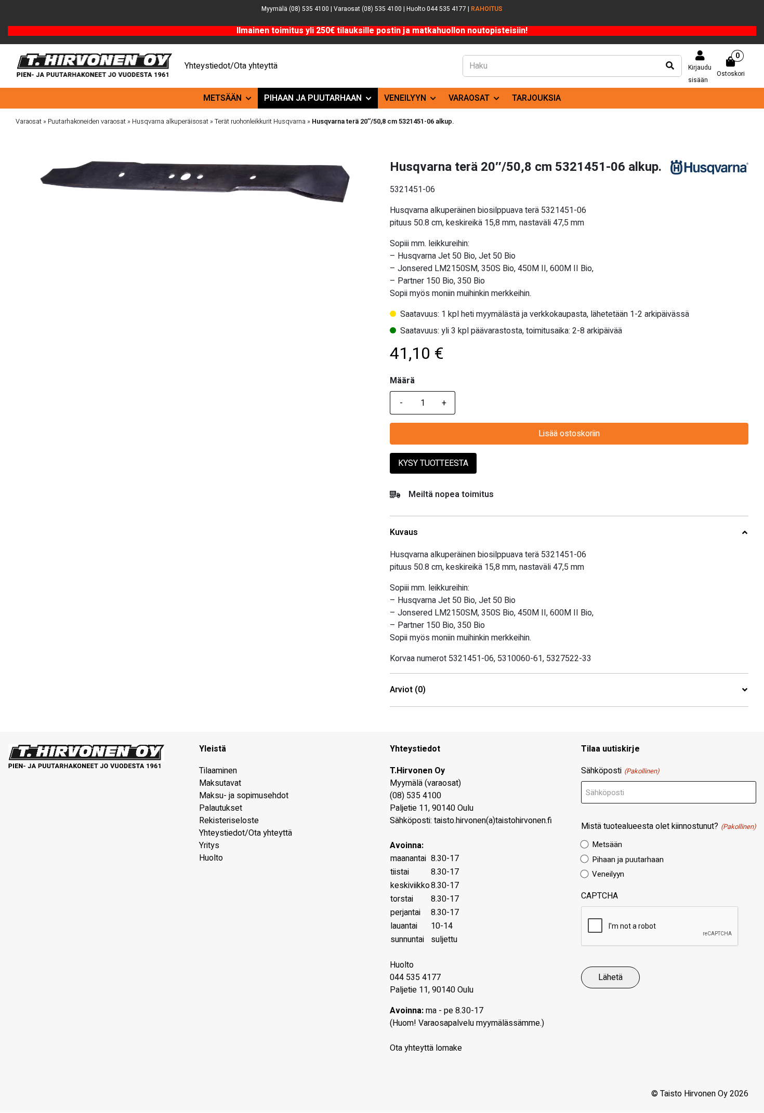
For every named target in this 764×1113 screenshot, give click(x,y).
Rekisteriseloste (229, 820)
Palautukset (220, 808)
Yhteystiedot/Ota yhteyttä (231, 66)
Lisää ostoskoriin (569, 433)
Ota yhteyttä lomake (426, 1048)
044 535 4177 (415, 977)
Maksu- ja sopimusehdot (243, 795)
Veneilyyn (405, 98)
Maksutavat (220, 783)
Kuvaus (404, 532)
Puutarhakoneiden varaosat (87, 121)
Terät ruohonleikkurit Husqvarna (260, 121)
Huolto (211, 858)
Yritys (209, 845)
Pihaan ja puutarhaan (313, 98)
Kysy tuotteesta (433, 463)
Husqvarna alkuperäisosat (170, 121)
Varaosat (469, 98)
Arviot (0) (408, 690)
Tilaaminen (218, 771)
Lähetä (610, 977)
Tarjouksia (536, 98)
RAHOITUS (487, 9)
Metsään (222, 98)
